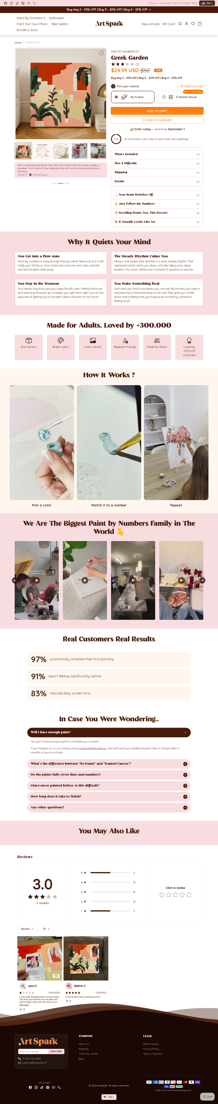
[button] (180, 23)
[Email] (29, 3)
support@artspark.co (34, 1062)
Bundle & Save (27, 30)
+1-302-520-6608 (31, 1058)
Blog (194, 3)
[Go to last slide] (15, 580)
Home (18, 42)
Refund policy (151, 1043)
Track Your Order (180, 3)
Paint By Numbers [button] (30, 18)
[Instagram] (11, 3)
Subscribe (56, 1051)
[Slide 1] (54, 183)
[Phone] (34, 3)
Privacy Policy (151, 1048)
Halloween (56, 18)
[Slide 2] (60, 183)
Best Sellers (60, 24)
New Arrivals (151, 24)
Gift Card (168, 24)
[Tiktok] (17, 3)
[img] (122, 64)
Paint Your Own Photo (32, 24)
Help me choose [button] (193, 86)
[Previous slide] (20, 838)
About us (154, 3)
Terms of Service (152, 1053)
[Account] (186, 23)
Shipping (165, 3)
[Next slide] (202, 580)
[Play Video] (36, 580)
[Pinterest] (23, 3)
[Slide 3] (66, 183)
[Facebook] (6, 3)
